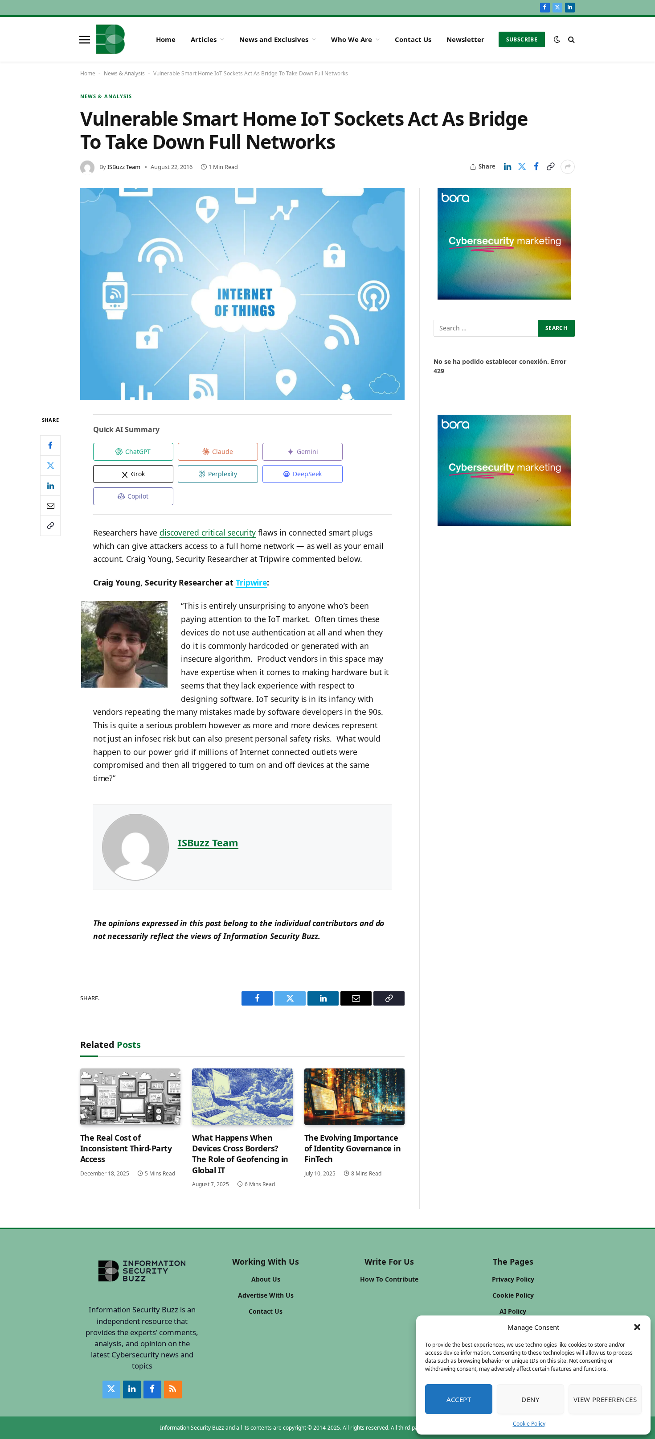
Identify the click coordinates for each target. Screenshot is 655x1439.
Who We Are (351, 39)
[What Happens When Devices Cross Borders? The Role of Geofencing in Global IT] (242, 1096)
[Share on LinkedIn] (507, 167)
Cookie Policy (529, 1423)
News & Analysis (124, 73)
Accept (458, 1399)
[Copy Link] (550, 167)
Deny (530, 1399)
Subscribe (521, 39)
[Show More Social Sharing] (568, 167)
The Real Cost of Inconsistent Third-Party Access (126, 1148)
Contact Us (413, 39)
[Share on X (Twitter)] (521, 167)
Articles (204, 39)
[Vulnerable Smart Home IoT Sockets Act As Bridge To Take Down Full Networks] (242, 294)
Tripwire (251, 582)
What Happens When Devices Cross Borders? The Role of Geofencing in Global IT (240, 1153)
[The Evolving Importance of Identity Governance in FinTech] (354, 1096)
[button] (637, 1327)
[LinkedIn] (50, 485)
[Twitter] (50, 465)
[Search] (570, 39)
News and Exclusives (273, 39)
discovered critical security (208, 532)
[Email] (50, 505)
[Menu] (84, 39)
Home (166, 39)
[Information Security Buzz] (110, 39)
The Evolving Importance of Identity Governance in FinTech (352, 1148)
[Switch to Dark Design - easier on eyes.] (557, 39)
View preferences (605, 1399)
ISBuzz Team (123, 167)
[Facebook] (50, 445)
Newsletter (465, 39)
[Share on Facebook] (536, 167)
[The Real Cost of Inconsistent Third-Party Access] (130, 1096)
